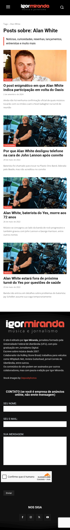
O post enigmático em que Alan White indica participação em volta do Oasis (33, 88)
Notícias (7, 80)
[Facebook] (22, 517)
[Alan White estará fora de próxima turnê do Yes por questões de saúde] (35, 258)
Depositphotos (29, 378)
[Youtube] (47, 517)
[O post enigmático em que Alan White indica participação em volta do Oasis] (35, 65)
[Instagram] (31, 517)
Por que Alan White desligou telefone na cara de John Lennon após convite (33, 153)
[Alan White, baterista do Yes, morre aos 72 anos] (35, 193)
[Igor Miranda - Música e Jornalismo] (34, 7)
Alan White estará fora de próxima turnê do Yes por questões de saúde (32, 280)
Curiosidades (9, 145)
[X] (39, 517)
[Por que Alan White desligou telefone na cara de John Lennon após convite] (35, 131)
